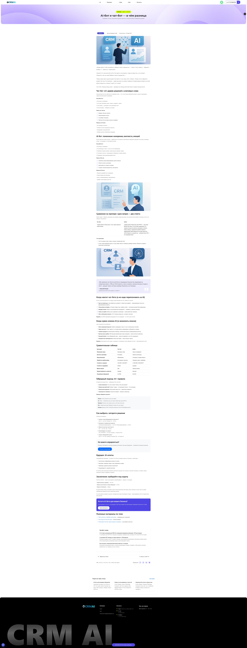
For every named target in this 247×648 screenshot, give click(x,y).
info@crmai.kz (121, 612)
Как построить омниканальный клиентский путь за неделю (114, 543)
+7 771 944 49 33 (232, 2)
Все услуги (152, 578)
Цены (120, 2)
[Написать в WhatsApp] (221, 2)
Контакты (139, 2)
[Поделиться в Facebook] (140, 562)
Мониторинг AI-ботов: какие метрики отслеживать (110, 521)
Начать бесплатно (104, 508)
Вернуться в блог (104, 556)
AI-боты (100, 33)
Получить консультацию (105, 449)
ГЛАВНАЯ (119, 11)
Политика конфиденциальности (107, 613)
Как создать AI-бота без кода (105, 519)
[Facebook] (146, 608)
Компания (109, 2)
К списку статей (143, 556)
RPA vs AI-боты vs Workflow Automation (107, 517)
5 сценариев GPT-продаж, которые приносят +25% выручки (114, 537)
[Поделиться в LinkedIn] (146, 562)
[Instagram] (148, 608)
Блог (129, 2)
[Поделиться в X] (143, 562)
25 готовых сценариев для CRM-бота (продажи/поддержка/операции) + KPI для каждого (121, 533)
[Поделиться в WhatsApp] (149, 562)
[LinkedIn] (151, 608)
